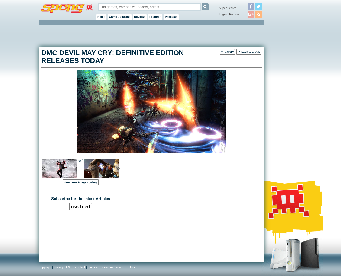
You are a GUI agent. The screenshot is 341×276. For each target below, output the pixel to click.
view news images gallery (81, 182)
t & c (69, 267)
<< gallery (227, 51)
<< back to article (249, 51)
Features (155, 17)
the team (94, 267)
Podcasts (171, 17)
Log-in (223, 14)
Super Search (227, 8)
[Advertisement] (284, 95)
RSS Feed (80, 206)
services (107, 267)
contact (80, 267)
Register (234, 14)
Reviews (139, 17)
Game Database (119, 17)
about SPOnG (125, 267)
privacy (59, 267)
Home (101, 17)
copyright (45, 267)
